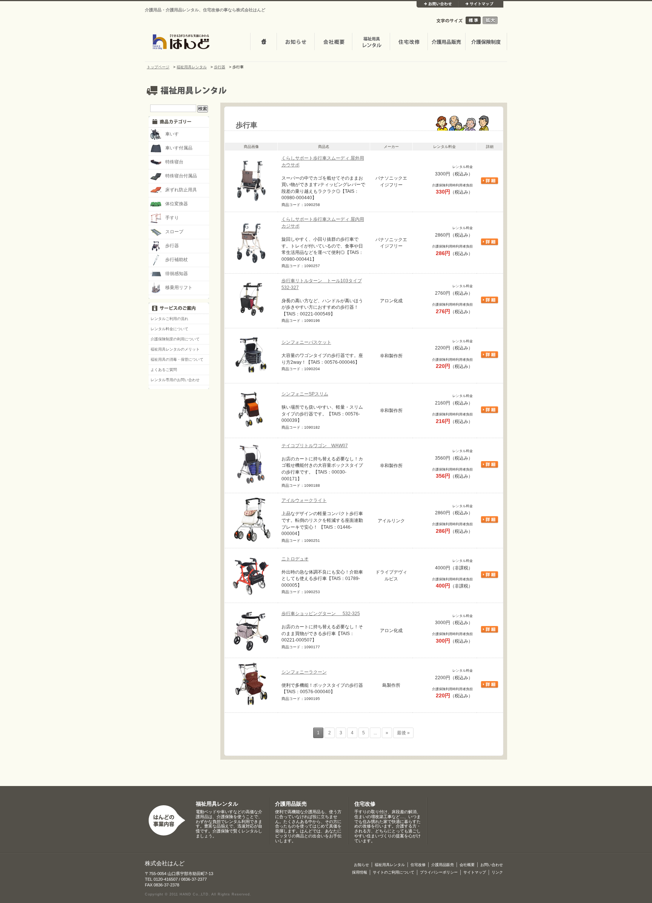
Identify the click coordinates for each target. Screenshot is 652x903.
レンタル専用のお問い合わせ (175, 380)
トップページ (263, 42)
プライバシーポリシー (439, 872)
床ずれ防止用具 (181, 189)
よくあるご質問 (164, 370)
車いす (172, 133)
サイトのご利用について (393, 872)
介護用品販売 (446, 42)
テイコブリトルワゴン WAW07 (314, 445)
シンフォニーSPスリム (304, 393)
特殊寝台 (174, 161)
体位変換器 (176, 203)
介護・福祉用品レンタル (371, 42)
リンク (497, 872)
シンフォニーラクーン (304, 671)
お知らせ (295, 42)
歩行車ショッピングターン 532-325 (320, 613)
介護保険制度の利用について (175, 339)
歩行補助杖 (176, 259)
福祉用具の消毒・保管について (177, 359)
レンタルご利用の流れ (169, 319)
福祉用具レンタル (217, 804)
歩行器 (172, 245)
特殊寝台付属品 (181, 175)
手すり (172, 217)
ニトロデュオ (295, 558)
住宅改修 (408, 42)
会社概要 (333, 42)
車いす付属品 (178, 147)
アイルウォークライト (304, 500)
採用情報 (359, 872)
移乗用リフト (178, 287)
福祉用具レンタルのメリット (175, 349)
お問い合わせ (437, 4)
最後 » (403, 732)
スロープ (174, 231)
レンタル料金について (169, 329)
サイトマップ (480, 4)
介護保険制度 (486, 42)
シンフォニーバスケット (306, 342)
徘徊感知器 (176, 273)
